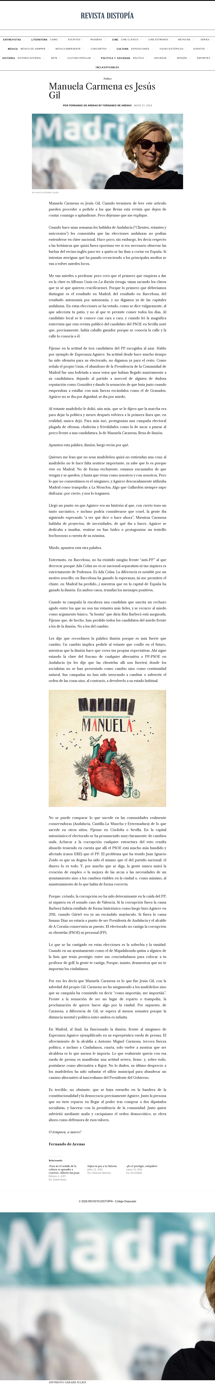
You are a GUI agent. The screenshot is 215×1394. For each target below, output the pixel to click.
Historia (9, 58)
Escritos (74, 39)
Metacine (184, 39)
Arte (54, 58)
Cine (115, 39)
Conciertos (99, 49)
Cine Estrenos (158, 39)
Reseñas (96, 39)
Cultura (123, 49)
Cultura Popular (79, 58)
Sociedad (160, 58)
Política (138, 58)
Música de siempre (33, 49)
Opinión (182, 58)
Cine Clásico (129, 39)
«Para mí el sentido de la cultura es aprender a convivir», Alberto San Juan (64, 1169)
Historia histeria (29, 58)
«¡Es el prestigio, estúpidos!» (142, 1166)
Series (205, 39)
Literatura (39, 39)
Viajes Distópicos (172, 49)
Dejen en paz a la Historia (102, 1166)
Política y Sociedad (115, 58)
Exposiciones (140, 49)
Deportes (203, 58)
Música (13, 49)
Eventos (199, 49)
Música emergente (68, 49)
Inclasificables (107, 67)
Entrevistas (12, 39)
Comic (54, 39)
